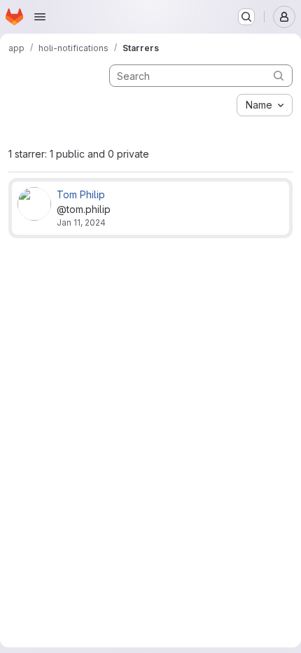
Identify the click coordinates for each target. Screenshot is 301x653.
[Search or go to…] (246, 16)
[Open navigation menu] (40, 17)
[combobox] (265, 105)
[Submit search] (278, 75)
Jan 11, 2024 (81, 222)
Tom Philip (81, 194)
